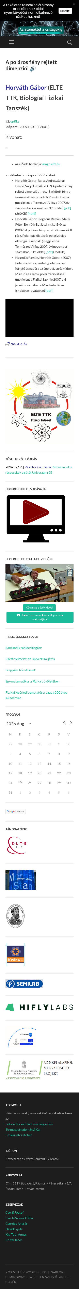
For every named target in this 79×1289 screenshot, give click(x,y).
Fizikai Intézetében (18, 1135)
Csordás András (16, 1223)
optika (14, 121)
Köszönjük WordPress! (25, 1272)
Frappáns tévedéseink (20, 670)
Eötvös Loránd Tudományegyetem (29, 1124)
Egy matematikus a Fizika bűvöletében (32, 681)
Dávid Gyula (13, 1229)
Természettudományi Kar (23, 1129)
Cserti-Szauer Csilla (19, 1218)
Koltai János (13, 1240)
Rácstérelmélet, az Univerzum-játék (30, 659)
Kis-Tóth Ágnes (16, 1234)
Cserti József (14, 1212)
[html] (32, 213)
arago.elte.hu (51, 164)
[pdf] (67, 208)
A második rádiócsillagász (23, 648)
